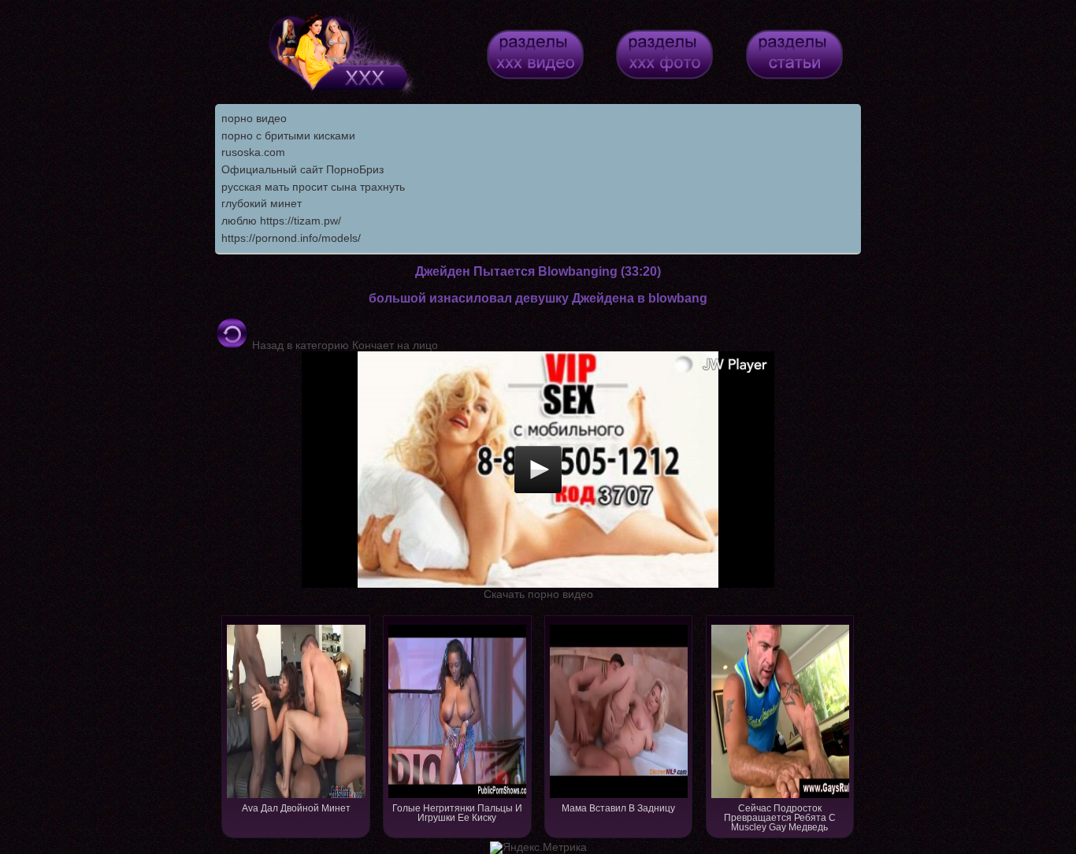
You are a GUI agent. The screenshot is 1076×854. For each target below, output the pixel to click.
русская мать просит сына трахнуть (313, 186)
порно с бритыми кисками (288, 135)
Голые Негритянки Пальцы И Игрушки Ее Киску (457, 813)
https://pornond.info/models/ (291, 238)
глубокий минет (261, 203)
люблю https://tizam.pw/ (281, 220)
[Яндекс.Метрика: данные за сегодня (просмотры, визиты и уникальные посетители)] (538, 847)
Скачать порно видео (538, 594)
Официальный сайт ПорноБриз (302, 169)
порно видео (254, 118)
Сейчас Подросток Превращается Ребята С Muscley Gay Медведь (780, 818)
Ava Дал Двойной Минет (296, 808)
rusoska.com (253, 152)
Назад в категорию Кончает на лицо (343, 345)
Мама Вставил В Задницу (618, 808)
